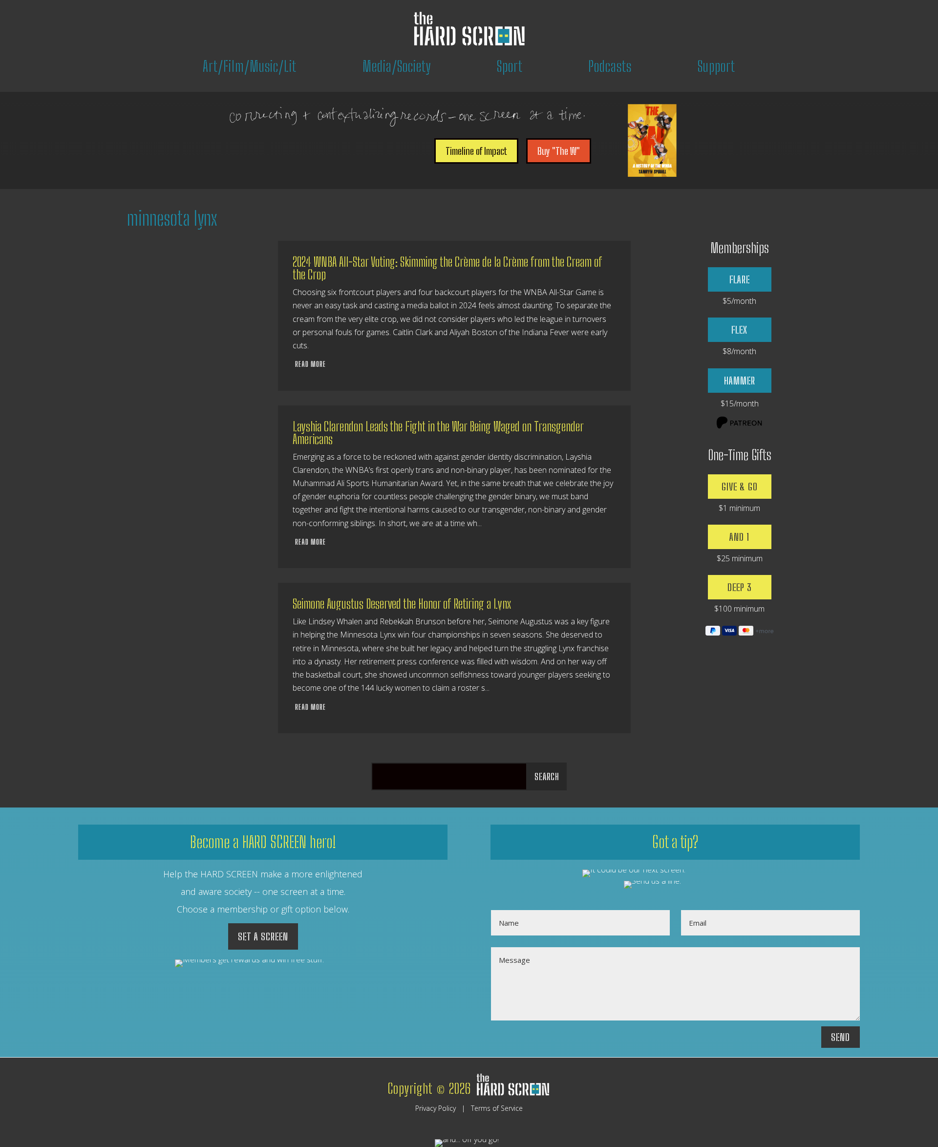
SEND (840, 1037)
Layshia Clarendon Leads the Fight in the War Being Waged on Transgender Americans (438, 433)
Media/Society (396, 66)
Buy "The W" (558, 151)
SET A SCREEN (263, 936)
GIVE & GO (740, 486)
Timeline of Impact (476, 151)
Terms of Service (497, 1108)
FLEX (739, 330)
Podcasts (610, 66)
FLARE (739, 279)
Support (716, 66)
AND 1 (739, 537)
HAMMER (739, 380)
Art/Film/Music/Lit (250, 66)
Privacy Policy (435, 1108)
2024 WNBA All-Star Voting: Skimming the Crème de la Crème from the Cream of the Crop (447, 268)
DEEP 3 (739, 587)
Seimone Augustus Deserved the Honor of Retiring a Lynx (402, 604)
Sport (510, 66)
